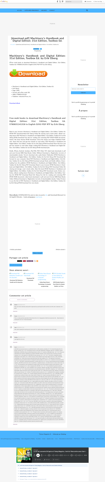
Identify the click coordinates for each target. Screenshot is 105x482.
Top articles (38, 438)
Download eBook (14, 103)
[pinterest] (62, 1)
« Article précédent (15, 249)
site (46, 195)
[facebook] (57, 1)
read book (39, 197)
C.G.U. (56, 438)
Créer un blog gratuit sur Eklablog (28, 438)
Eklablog (63, 434)
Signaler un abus (50, 438)
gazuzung (84, 102)
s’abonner (39, 459)
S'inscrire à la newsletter (15, 265)
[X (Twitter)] (60, 1)
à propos (56, 459)
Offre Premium (77, 438)
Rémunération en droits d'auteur (65, 438)
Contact (52, 10)
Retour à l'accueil (37, 253)
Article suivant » (61, 249)
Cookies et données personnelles (88, 438)
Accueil (19, 10)
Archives (44, 10)
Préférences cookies (100, 438)
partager (48, 459)
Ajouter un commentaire (22, 299)
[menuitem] (19, 10)
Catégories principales (32, 10)
